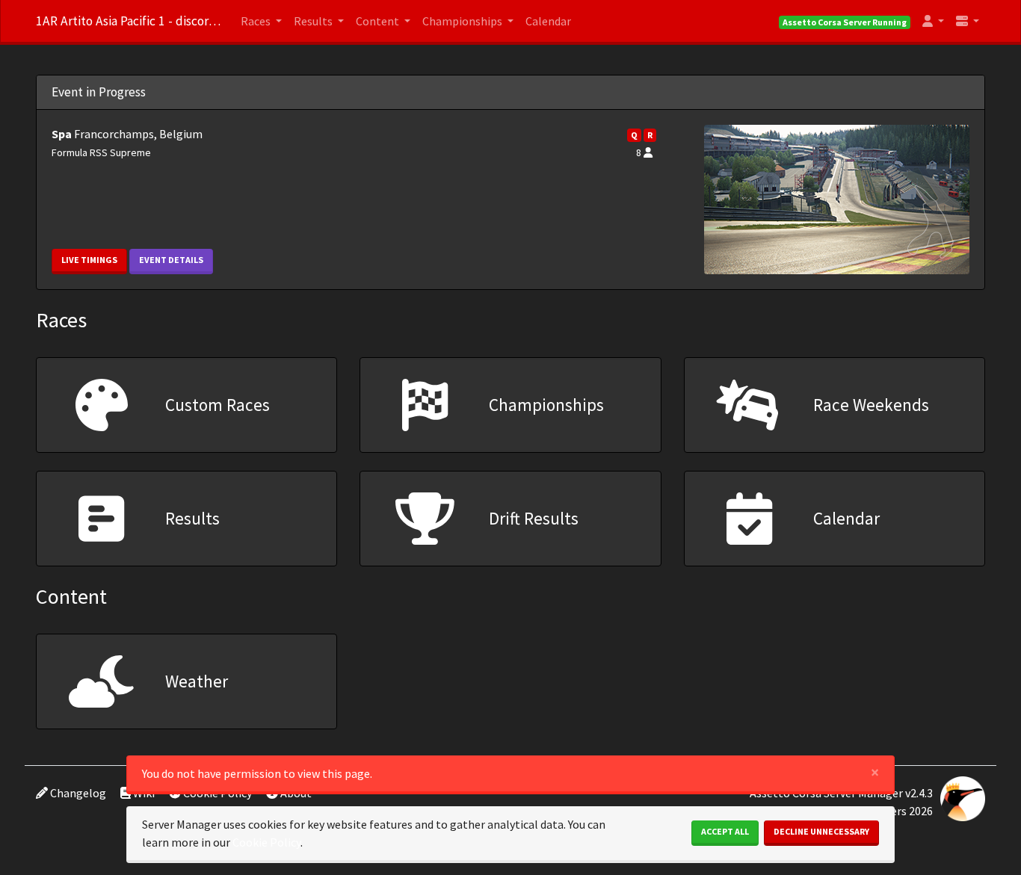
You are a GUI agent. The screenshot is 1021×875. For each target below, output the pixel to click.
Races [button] (257, 20)
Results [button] (314, 20)
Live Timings (89, 259)
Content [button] (378, 20)
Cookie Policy (266, 842)
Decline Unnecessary (821, 831)
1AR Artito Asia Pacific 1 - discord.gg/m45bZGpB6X (129, 21)
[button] (933, 21)
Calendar (548, 20)
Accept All (725, 831)
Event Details (171, 259)
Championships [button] (463, 20)
